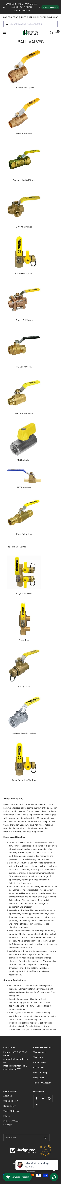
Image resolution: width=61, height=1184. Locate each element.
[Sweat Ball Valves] (24, 113)
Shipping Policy (10, 1101)
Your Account (39, 1052)
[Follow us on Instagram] (49, 1098)
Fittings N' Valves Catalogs (11, 1123)
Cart (55, 32)
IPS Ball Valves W (24, 366)
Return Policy (9, 1106)
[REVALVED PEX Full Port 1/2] (24, 476)
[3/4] (24, 666)
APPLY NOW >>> (22, 10)
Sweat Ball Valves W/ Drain (24, 780)
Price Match (38, 1077)
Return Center (39, 1062)
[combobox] (30, 24)
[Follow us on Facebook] (36, 1098)
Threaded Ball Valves (24, 87)
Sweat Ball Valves (24, 133)
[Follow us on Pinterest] (36, 1105)
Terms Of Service (11, 1111)
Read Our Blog (40, 1072)
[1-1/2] (24, 572)
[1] (24, 206)
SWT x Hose (24, 686)
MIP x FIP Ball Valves (24, 413)
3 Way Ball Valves (24, 227)
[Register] (45, 1137)
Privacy (6, 1116)
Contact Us (38, 1067)
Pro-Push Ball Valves (16, 546)
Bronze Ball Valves (24, 320)
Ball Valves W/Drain (24, 273)
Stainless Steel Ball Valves (24, 733)
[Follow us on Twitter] (43, 1098)
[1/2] (24, 67)
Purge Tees (24, 640)
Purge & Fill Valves (24, 593)
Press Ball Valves (24, 534)
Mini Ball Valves (24, 460)
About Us (7, 1096)
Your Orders (38, 1057)
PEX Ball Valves (24, 487)
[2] (24, 513)
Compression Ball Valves (24, 180)
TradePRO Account (50, 7)
